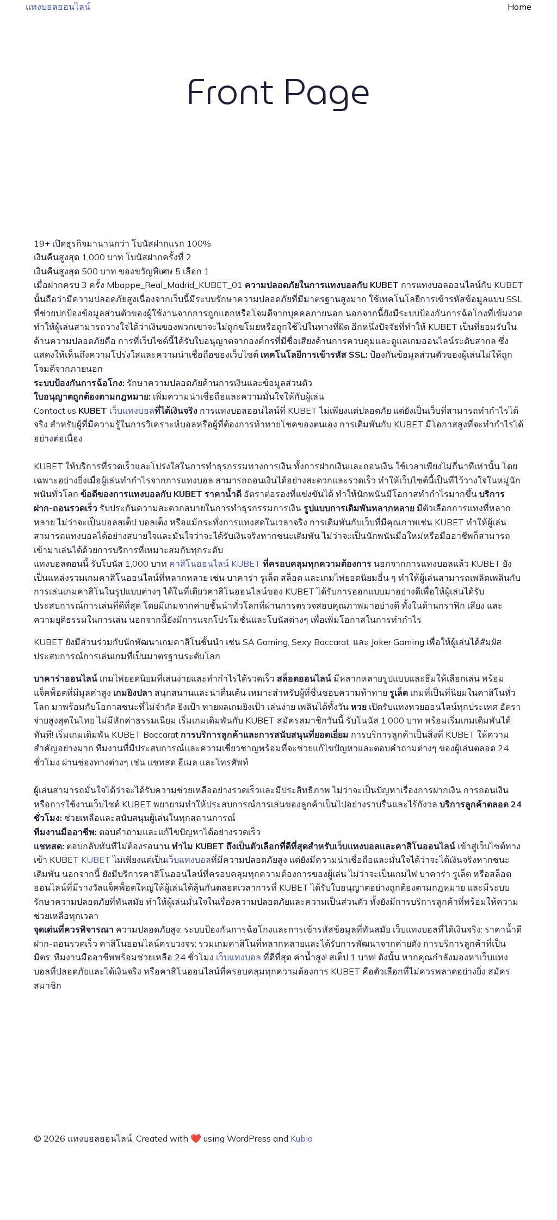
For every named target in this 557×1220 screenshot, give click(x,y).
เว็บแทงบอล (131, 410)
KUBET (95, 859)
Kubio (301, 1138)
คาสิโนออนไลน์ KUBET (215, 563)
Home (519, 6)
